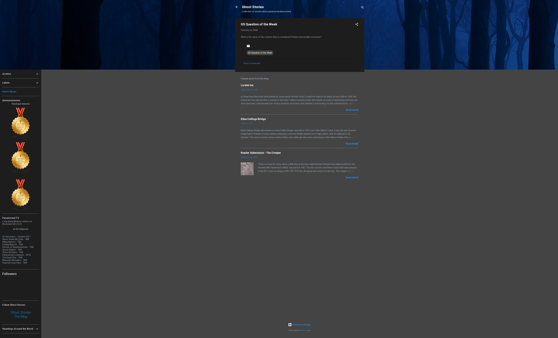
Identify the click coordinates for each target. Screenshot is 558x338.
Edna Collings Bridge (253, 118)
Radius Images (306, 330)
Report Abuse (9, 91)
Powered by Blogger (301, 324)
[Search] (362, 7)
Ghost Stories (253, 7)
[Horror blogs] (20, 138)
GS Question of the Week (260, 52)
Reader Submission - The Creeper (261, 152)
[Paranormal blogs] (20, 173)
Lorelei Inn (247, 85)
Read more (352, 110)
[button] (356, 24)
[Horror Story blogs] (20, 210)
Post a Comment (252, 63)
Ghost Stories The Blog (20, 314)
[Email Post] (248, 47)
